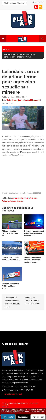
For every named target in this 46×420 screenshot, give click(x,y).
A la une (33, 198)
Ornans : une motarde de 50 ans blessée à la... (11, 258)
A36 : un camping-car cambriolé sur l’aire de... (10, 233)
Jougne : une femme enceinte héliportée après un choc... (32, 259)
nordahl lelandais (32, 100)
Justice (20, 201)
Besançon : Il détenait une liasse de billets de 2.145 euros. (12, 302)
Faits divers (12, 100)
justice (21, 100)
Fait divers (25, 198)
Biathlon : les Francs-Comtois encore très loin (32, 301)
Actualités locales (9, 201)
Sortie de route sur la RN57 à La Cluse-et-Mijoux (10, 286)
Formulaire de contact (13, 394)
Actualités (16, 198)
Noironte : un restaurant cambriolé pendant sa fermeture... (34, 233)
